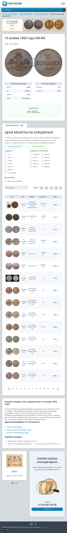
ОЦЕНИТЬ (47, 509)
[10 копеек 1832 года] (33, 62)
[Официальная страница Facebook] (3, 529)
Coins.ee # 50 (32, 266)
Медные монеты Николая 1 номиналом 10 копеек (22, 441)
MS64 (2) (47, 166)
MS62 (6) (47, 160)
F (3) (9, 154)
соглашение (44, 527)
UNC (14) (10, 166)
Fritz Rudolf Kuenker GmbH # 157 (32, 339)
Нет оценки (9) (12, 172)
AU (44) (10, 163)
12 (53, 388)
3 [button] (16, 483)
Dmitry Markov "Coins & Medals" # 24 (32, 302)
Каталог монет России (9, 14)
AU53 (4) (35, 163)
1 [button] (12, 483)
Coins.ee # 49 (32, 253)
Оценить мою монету (15, 146)
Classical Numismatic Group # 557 (32, 229)
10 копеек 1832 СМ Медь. (14, 427)
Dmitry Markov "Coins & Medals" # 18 (32, 290)
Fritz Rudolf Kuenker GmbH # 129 (32, 363)
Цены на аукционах (14, 125)
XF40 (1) (35, 160)
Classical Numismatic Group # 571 (32, 241)
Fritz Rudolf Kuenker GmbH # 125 (32, 375)
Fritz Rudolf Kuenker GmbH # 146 (32, 314)
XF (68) (10, 160)
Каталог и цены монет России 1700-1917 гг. (48, 444)
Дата (23, 196)
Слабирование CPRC (38, 146)
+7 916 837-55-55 (47, 504)
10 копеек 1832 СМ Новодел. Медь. (17, 433)
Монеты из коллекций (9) (15, 181)
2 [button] (14, 483)
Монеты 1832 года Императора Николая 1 (20, 444)
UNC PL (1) (11, 169)
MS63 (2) (47, 163)
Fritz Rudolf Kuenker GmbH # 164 (32, 351)
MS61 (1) (47, 157)
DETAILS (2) (36, 154)
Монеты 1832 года (41, 14)
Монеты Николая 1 (26, 14)
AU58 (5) (47, 154)
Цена (55, 196)
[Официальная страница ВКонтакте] (7, 529)
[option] (14, 465)
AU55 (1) (35, 166)
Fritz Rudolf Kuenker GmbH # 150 (32, 326)
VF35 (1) (35, 157)
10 (44, 388)
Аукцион (31, 196)
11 (48, 388)
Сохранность (43, 196)
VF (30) (10, 157)
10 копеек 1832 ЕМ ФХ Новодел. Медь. (18, 430)
